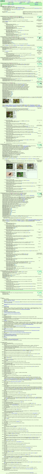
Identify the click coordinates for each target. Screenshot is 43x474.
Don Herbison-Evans (24, 216)
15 (16, 272)
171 (22, 149)
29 (28, 378)
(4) (26, 58)
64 (16, 379)
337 (4, 462)
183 (21, 17)
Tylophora (34, 158)
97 (21, 86)
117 (25, 202)
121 (23, 429)
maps (39, 51)
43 (21, 47)
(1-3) (21, 268)
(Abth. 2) (23, 261)
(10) (18, 89)
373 (17, 462)
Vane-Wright (6, 310)
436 (14, 9)
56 (12, 379)
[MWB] (34, 45)
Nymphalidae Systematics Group (26, 332)
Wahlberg (8, 10)
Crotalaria (14, 105)
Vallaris (6, 158)
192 (8, 451)
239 (39, 456)
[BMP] (14, 140)
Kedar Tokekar (11, 102)
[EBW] (8, 18)
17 (24, 428)
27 (27, 378)
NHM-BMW (5, 11)
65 (34, 379)
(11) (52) (13, 152)
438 (14, 426)
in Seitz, (19, 64)
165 (12, 462)
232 (22, 198)
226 (11, 359)
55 (12, 435)
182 (31, 403)
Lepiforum (5, 320)
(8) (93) (17, 149)
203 (30, 225)
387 (12, 451)
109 (20, 429)
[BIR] (7, 90)
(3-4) (20, 53)
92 (18, 83)
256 (29, 375)
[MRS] (19, 97)
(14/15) (20, 26)
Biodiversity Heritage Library (8, 301)
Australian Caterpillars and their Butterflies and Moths (12, 312)
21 (28, 131)
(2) (11, 9)
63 (33, 379)
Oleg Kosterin (11, 118)
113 (27, 180)
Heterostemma (32, 105)
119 (28, 180)
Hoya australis (31, 219)
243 (23, 379)
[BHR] (4, 97)
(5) (19, 262)
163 (21, 188)
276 (31, 286)
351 (23, 266)
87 (12, 456)
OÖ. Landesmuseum (7, 335)
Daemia (15, 45)
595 (29, 449)
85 (35, 366)
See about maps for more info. (13, 339)
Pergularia (6, 45)
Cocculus (29, 158)
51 (20, 38)
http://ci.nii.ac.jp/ (6, 306)
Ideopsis (9, 4)
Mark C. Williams (12, 300)
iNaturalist (9, 12)
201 (5, 379)
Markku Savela (31, 472)
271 (10, 457)
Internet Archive (17, 301)
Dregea (25, 105)
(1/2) (23, 126)
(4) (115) (16, 47)
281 (7, 398)
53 (31, 379)
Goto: (1, 5)
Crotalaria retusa (37, 106)
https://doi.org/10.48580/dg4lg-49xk (28, 324)
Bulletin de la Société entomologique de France (17, 331)
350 (30, 250)
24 (26, 232)
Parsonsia (12, 158)
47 (4, 456)
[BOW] (9, 18)
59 (20, 83)
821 (12, 433)
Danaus (13, 4)
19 (23, 17)
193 (7, 440)
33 (21, 56)
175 (30, 456)
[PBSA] (11, 40)
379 (36, 388)
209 (7, 418)
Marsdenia (21, 45)
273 (24, 199)
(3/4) (20, 87)
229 (19, 8)
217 (28, 397)
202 (27, 217)
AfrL (14, 28)
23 (26, 235)
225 (24, 26)
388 (21, 194)
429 (17, 409)
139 (24, 197)
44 (32, 355)
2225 (21, 401)
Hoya (18, 45)
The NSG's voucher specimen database (15, 332)
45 (10, 379)
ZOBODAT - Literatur (13, 335)
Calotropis (3, 106)
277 (12, 440)
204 (27, 108)
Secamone (6, 21)
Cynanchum (7, 219)
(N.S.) (12, 207)
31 (35, 378)
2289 (27, 139)
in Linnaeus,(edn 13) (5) (21, 139)
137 (20, 388)
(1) (15, 38)
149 (7, 359)
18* (12, 378)
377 (24, 195)
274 (24, 64)
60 (14, 379)
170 (27, 465)
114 (24, 146)
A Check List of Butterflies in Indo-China (10, 334)
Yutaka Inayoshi (28, 53)
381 (20, 457)
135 (21, 456)
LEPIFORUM (4, 98)
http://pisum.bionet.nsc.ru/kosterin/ (35, 327)
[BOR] (24, 53)
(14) (19, 197)
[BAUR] (15, 137)
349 (30, 261)
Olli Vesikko (9, 176)
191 (20, 397)
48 (40, 388)
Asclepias (38, 105)
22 (27, 129)
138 (26, 454)
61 (25, 400)
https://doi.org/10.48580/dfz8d (25, 309)
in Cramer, (15, 195)
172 (22, 195)
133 (32, 366)
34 (29, 156)
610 (7, 357)
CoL (5, 12)
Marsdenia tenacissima (8, 105)
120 (27, 126)
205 (30, 134)
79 (22, 123)
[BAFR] (14, 24)
